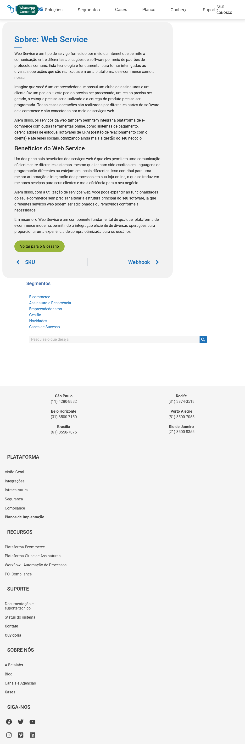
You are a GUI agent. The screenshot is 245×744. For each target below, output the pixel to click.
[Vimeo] (21, 735)
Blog (8, 674)
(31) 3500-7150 (64, 417)
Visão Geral (14, 472)
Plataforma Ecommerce (25, 547)
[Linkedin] (32, 735)
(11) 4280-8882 (64, 401)
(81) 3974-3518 (181, 401)
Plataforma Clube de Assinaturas (33, 556)
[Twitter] (21, 722)
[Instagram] (9, 735)
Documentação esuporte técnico (19, 606)
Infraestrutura (16, 490)
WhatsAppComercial (27, 10)
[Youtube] (32, 722)
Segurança (14, 499)
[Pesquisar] (203, 339)
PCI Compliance (18, 574)
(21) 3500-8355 (181, 431)
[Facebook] (9, 722)
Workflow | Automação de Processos (36, 565)
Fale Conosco (224, 10)
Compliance (15, 508)
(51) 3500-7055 (181, 417)
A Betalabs (14, 665)
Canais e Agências (20, 683)
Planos (148, 9)
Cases (121, 9)
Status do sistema (20, 617)
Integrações (14, 481)
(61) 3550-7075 (64, 432)
